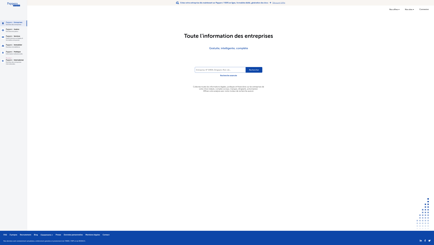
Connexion (424, 9)
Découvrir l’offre (278, 3)
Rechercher (254, 70)
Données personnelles (73, 235)
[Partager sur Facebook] (425, 241)
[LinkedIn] (421, 241)
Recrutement (25, 235)
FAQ (5, 235)
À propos (13, 235)
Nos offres (393, 9)
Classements (46, 235)
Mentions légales (92, 235)
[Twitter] (429, 241)
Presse (58, 235)
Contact (106, 235)
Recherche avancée (228, 75)
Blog (36, 235)
